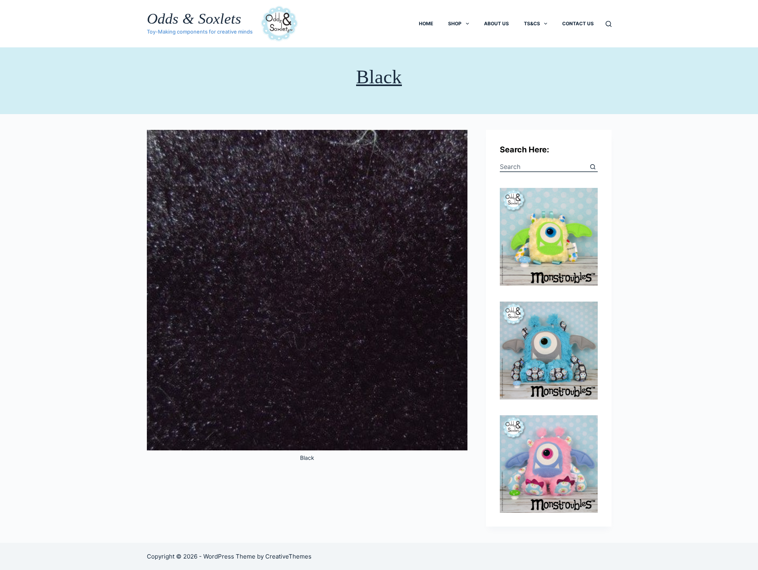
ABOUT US (496, 23)
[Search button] (593, 166)
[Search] (609, 24)
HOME (426, 23)
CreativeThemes (288, 556)
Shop (455, 23)
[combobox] (544, 166)
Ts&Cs (532, 23)
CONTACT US (578, 23)
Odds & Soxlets (194, 18)
